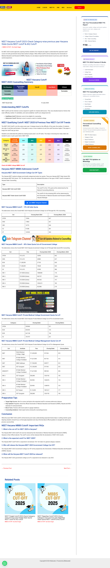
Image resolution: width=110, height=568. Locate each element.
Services (69, 7)
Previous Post (7, 468)
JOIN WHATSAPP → (94, 170)
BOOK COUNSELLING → (94, 147)
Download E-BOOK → (95, 80)
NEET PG (52, 7)
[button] (79, 7)
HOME (38, 7)
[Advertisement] (36, 28)
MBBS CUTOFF (6, 47)
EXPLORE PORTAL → (95, 112)
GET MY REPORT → (94, 50)
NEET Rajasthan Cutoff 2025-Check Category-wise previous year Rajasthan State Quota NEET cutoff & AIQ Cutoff (51, 517)
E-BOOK (45, 7)
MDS (63, 7)
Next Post (67, 468)
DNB (58, 7)
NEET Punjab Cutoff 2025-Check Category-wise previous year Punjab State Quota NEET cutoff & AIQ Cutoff (20, 517)
